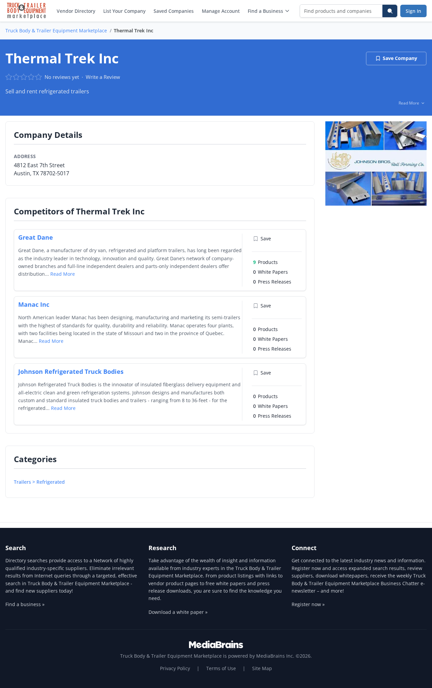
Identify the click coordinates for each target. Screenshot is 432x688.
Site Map (262, 668)
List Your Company (124, 11)
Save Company (400, 58)
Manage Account (221, 11)
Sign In (413, 11)
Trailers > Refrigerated (39, 482)
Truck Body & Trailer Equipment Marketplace (56, 30)
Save (266, 238)
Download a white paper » (178, 612)
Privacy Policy (175, 668)
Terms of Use (221, 668)
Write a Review (103, 76)
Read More (62, 274)
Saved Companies (174, 11)
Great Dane (35, 237)
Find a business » (25, 604)
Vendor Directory (76, 11)
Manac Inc (33, 304)
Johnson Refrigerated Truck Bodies (71, 371)
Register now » (308, 604)
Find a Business (265, 11)
